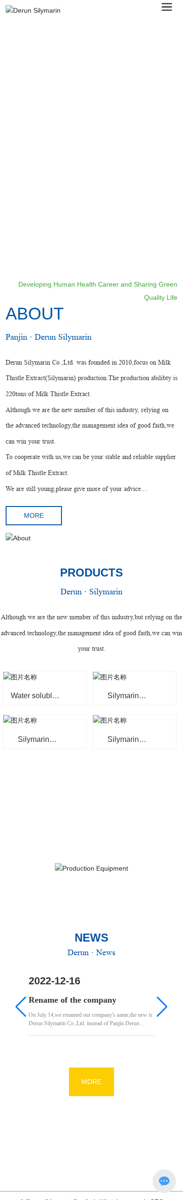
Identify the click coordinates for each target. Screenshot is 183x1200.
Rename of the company (72, 1000)
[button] (170, 227)
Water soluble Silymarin (33, 699)
